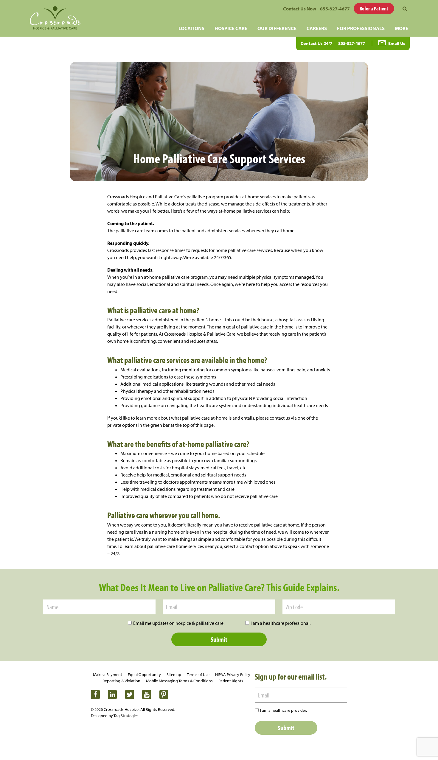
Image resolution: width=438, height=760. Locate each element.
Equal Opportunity (144, 674)
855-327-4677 (335, 9)
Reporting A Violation (121, 680)
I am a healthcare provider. (283, 710)
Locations (191, 28)
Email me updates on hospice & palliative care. (178, 623)
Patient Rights (230, 680)
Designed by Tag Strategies (115, 715)
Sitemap (174, 674)
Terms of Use (198, 674)
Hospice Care (231, 28)
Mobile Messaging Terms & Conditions (179, 680)
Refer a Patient (374, 8)
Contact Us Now (299, 9)
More (401, 28)
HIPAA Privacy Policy (232, 674)
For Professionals (361, 28)
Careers (317, 28)
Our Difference (276, 28)
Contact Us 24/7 (316, 43)
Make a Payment (107, 674)
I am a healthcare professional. (280, 623)
